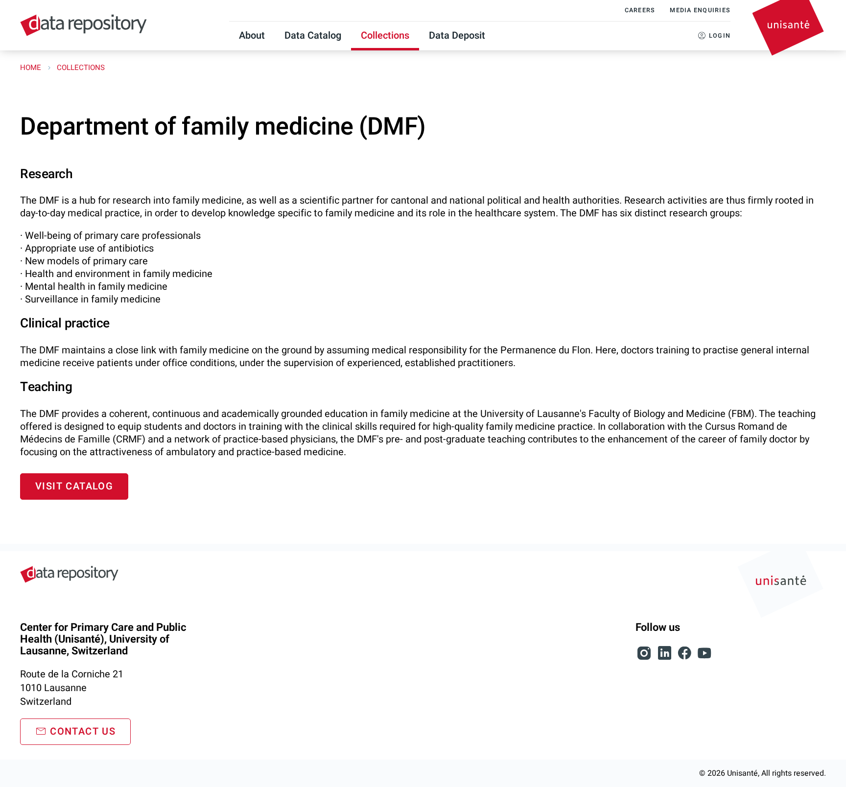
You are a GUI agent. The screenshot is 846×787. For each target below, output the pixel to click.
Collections (385, 35)
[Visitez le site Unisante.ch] (782, 586)
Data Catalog (312, 35)
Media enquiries (700, 10)
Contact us (83, 731)
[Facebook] (686, 658)
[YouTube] (704, 658)
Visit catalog (74, 486)
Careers (640, 10)
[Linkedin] (666, 658)
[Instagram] (645, 658)
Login (719, 35)
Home (31, 67)
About (252, 35)
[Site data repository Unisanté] (69, 574)
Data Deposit (457, 35)
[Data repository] (83, 25)
